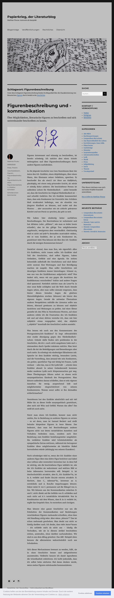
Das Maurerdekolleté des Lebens (95, 141)
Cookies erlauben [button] (102, 593)
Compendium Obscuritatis (93, 138)
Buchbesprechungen (91, 136)
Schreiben (11, 189)
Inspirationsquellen (91, 152)
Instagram (87, 115)
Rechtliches (48, 30)
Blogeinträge (13, 30)
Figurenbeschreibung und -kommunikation (39, 108)
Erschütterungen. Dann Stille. (94, 143)
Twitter (86, 113)
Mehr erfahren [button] (63, 594)
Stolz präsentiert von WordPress (41, 588)
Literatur (12, 187)
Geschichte (41, 95)
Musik (86, 160)
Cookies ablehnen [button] (85, 593)
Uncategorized (89, 171)
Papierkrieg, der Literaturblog (31, 17)
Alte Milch (87, 134)
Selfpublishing (89, 164)
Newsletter (87, 118)
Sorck (86, 167)
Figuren (19, 95)
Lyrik (85, 157)
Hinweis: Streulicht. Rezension (94, 232)
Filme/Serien (88, 145)
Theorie (14, 168)
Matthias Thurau (13, 161)
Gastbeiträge (88, 148)
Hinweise (87, 150)
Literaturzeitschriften (91, 155)
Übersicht (60, 30)
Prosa (9, 168)
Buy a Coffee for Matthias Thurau (93, 197)
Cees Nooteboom (13, 171)
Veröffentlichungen (30, 30)
